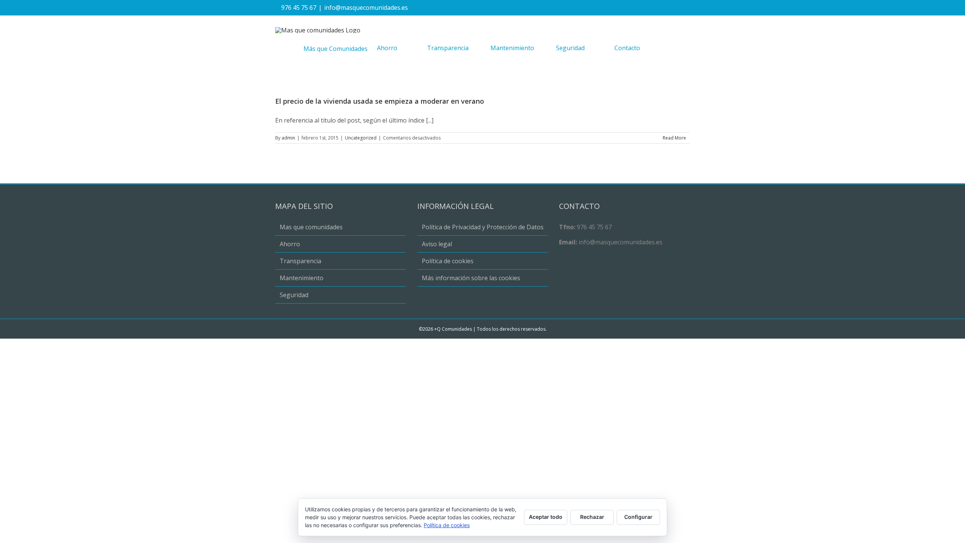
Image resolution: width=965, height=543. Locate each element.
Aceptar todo (545, 517)
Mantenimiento (301, 278)
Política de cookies (447, 261)
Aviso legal (437, 244)
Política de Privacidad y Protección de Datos (483, 227)
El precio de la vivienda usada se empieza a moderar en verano (379, 101)
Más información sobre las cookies (471, 278)
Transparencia (300, 261)
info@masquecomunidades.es (366, 7)
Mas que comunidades (311, 227)
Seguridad (294, 295)
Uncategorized (361, 138)
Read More (674, 138)
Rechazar (592, 517)
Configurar (638, 517)
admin (288, 138)
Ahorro (290, 244)
